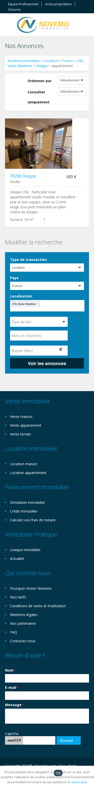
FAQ (13, 632)
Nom (11, 670)
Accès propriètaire (58, 4)
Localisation (21, 296)
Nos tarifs (18, 597)
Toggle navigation (9, 25)
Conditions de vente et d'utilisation (38, 605)
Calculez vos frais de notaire (33, 520)
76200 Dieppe (23, 176)
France (67, 60)
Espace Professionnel (23, 4)
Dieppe (42, 65)
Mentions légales (24, 614)
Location (51, 60)
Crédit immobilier (24, 511)
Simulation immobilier (27, 502)
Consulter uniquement (39, 97)
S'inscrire (14, 10)
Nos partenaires (23, 623)
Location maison (23, 463)
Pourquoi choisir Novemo (31, 588)
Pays (14, 277)
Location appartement (28, 472)
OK (58, 773)
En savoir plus (77, 782)
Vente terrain (20, 434)
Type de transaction (28, 259)
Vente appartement (25, 425)
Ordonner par (40, 80)
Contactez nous (23, 641)
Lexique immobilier (25, 549)
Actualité (17, 558)
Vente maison (21, 416)
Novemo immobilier (24, 60)
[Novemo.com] (42, 24)
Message (15, 704)
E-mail (12, 687)
